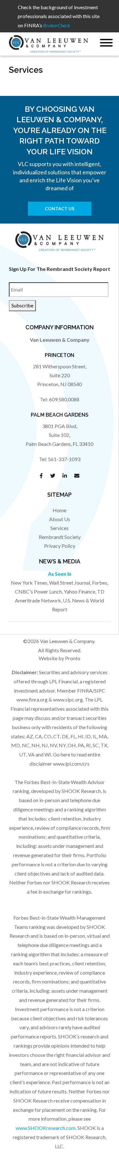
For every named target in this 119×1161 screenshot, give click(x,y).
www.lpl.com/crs (71, 764)
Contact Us (59, 208)
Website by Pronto (59, 658)
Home (59, 510)
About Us (59, 519)
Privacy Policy (59, 546)
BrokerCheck (56, 25)
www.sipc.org (68, 699)
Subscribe (22, 305)
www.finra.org (32, 699)
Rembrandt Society (60, 537)
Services (59, 528)
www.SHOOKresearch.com (46, 1128)
